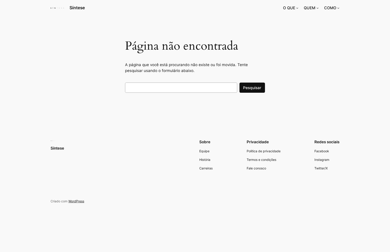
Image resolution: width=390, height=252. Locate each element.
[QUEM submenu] (317, 8)
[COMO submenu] (338, 8)
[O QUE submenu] (297, 8)
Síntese (77, 7)
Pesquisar (252, 88)
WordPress (76, 201)
